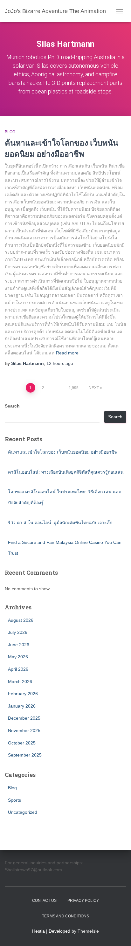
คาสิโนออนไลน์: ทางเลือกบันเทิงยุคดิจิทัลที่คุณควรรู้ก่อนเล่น (66, 472)
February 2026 (23, 693)
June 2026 (18, 644)
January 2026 (22, 706)
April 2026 (18, 669)
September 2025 (25, 754)
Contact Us (44, 900)
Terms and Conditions (65, 916)
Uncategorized (22, 812)
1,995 (74, 388)
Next (94, 388)
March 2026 (20, 681)
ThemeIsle (88, 931)
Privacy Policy (83, 900)
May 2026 (18, 656)
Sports (14, 800)
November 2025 (24, 730)
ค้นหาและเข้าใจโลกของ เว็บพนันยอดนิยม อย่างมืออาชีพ (62, 452)
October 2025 (22, 742)
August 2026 (20, 620)
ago (59, 363)
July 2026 (17, 632)
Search (12, 405)
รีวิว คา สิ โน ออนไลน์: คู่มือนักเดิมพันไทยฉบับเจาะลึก (60, 522)
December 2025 (24, 718)
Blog (10, 132)
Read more (67, 352)
